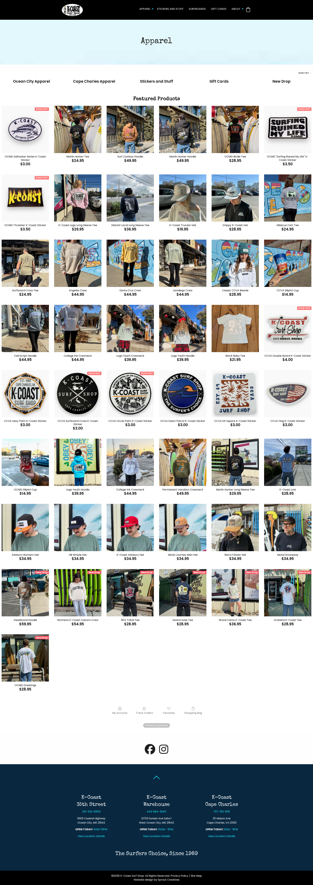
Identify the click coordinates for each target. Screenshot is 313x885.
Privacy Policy (179, 876)
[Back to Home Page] (72, 10)
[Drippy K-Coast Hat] (235, 198)
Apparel (144, 9)
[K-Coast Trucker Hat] (182, 198)
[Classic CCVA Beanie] (235, 263)
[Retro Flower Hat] (235, 527)
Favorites (169, 712)
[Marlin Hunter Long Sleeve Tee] (235, 462)
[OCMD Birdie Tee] (235, 129)
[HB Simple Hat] (77, 527)
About (235, 9)
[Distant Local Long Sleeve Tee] (130, 198)
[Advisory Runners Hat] (25, 527)
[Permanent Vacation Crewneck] (182, 462)
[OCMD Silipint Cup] (25, 462)
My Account (119, 712)
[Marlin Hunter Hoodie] (182, 129)
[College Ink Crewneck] (77, 328)
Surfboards (197, 9)
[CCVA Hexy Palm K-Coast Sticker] (25, 393)
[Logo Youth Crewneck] (130, 328)
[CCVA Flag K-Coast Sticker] (287, 393)
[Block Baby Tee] (235, 328)
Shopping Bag (193, 712)
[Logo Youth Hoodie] (182, 328)
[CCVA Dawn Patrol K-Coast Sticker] (182, 393)
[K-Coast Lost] (287, 462)
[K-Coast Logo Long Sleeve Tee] (77, 198)
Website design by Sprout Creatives (156, 880)
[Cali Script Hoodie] (25, 328)
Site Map (196, 876)
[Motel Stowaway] (287, 527)
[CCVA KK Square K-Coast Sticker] (235, 393)
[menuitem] (145, 10)
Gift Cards (218, 9)
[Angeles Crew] (77, 263)
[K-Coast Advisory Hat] (130, 527)
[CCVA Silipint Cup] (287, 263)
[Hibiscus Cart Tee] (287, 198)
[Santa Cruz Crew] (130, 263)
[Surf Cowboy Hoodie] (130, 129)
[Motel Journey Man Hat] (182, 527)
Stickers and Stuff (170, 9)
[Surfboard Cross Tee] (25, 263)
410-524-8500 (91, 811)
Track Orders (144, 712)
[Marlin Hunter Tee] (77, 129)
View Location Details (91, 836)
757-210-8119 (221, 811)
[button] (248, 9)
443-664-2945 (156, 811)
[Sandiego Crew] (182, 263)
